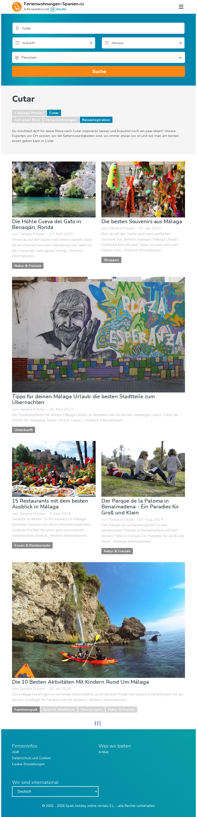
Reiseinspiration (96, 119)
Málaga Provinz (30, 112)
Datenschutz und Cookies (31, 758)
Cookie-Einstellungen (28, 764)
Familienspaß (25, 709)
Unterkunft (23, 429)
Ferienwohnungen (61, 119)
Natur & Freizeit (27, 265)
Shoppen (111, 259)
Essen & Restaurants (32, 545)
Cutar (54, 112)
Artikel (103, 752)
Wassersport (91, 709)
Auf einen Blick (27, 119)
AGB (15, 752)
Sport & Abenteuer (59, 709)
